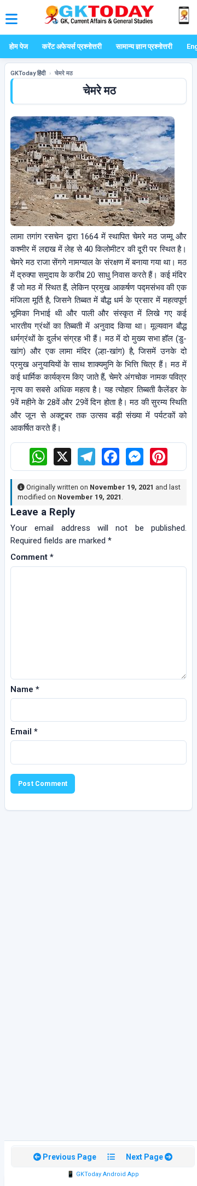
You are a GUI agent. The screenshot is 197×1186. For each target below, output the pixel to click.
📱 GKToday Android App (103, 1174)
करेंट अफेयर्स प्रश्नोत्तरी (72, 46)
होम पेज (18, 46)
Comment (32, 557)
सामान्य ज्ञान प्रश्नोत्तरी (144, 46)
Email (24, 732)
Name (24, 689)
